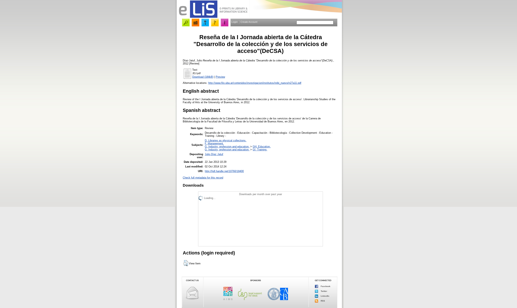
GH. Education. (262, 146)
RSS (322, 301)
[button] (185, 263)
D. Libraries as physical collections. (225, 140)
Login (234, 22)
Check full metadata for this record (203, 177)
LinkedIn (324, 296)
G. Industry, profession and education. (227, 146)
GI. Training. (260, 149)
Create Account (249, 22)
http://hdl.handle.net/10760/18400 (224, 171)
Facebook (325, 286)
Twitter (323, 291)
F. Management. (214, 143)
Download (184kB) (202, 76)
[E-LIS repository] (213, 17)
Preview (220, 76)
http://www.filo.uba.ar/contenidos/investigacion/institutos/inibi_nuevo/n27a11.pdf (254, 82)
